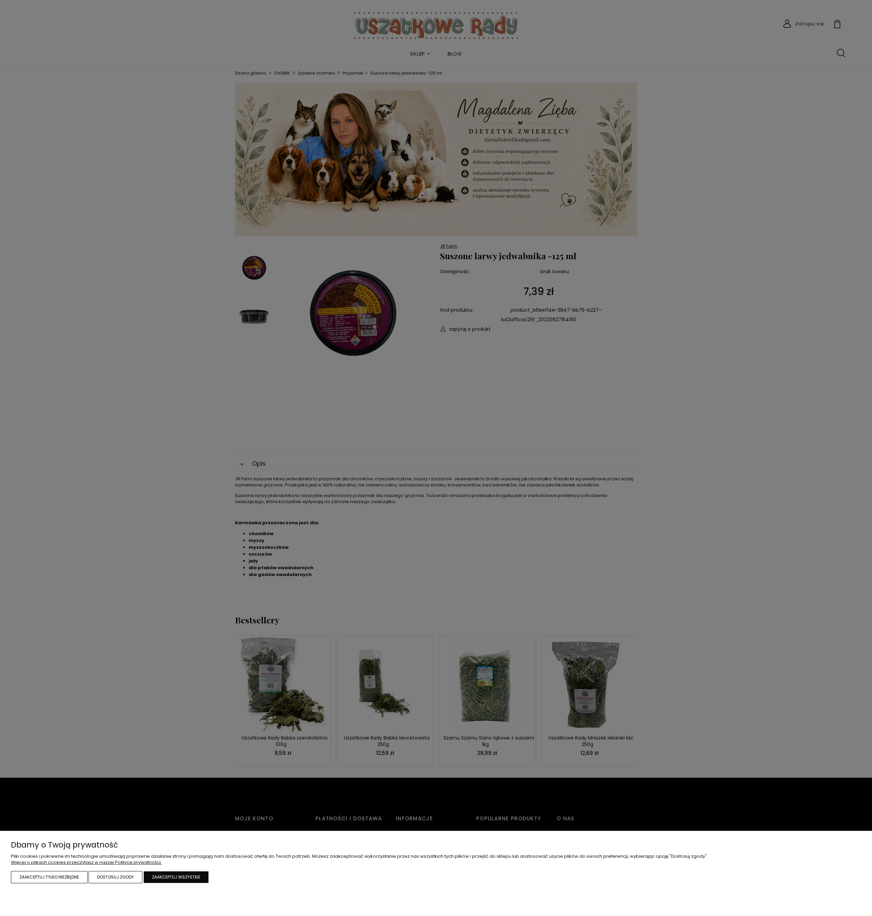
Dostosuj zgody (115, 877)
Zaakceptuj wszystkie (176, 877)
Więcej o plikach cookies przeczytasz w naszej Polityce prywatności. (86, 862)
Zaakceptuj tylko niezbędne (49, 877)
